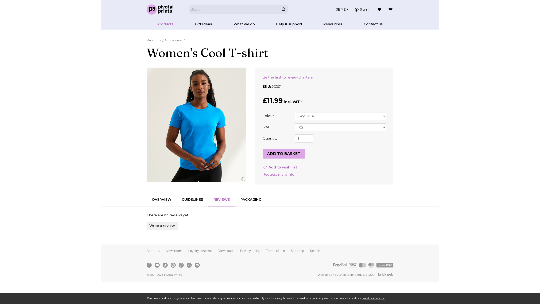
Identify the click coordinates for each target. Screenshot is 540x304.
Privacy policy (250, 251)
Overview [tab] (161, 200)
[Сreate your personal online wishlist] (379, 9)
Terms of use (275, 251)
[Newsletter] (197, 265)
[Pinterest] (181, 265)
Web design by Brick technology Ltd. (343, 274)
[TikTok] (165, 265)
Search (315, 251)
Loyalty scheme (200, 251)
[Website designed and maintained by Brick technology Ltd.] (385, 275)
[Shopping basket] (390, 9)
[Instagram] (173, 265)
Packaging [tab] (250, 200)
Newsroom (174, 251)
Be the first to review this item (288, 77)
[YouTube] (157, 265)
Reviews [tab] (222, 200)
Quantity (270, 138)
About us (153, 251)
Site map (297, 251)
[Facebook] (149, 265)
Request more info (278, 174)
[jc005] (196, 125)
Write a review (162, 226)
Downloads (226, 251)
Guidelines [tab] (192, 200)
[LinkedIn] (189, 265)
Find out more (373, 298)
